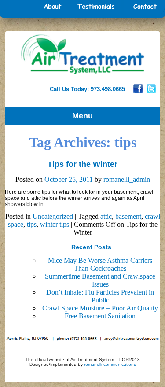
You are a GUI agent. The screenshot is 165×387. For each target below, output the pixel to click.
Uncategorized (53, 216)
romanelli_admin (126, 179)
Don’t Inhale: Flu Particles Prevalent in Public (100, 296)
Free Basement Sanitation (100, 316)
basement (128, 216)
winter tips (54, 224)
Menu (82, 115)
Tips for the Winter (82, 164)
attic (106, 216)
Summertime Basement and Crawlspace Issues (100, 280)
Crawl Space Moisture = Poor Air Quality (100, 308)
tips (32, 224)
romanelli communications (110, 364)
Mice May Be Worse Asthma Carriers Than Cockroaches (100, 264)
